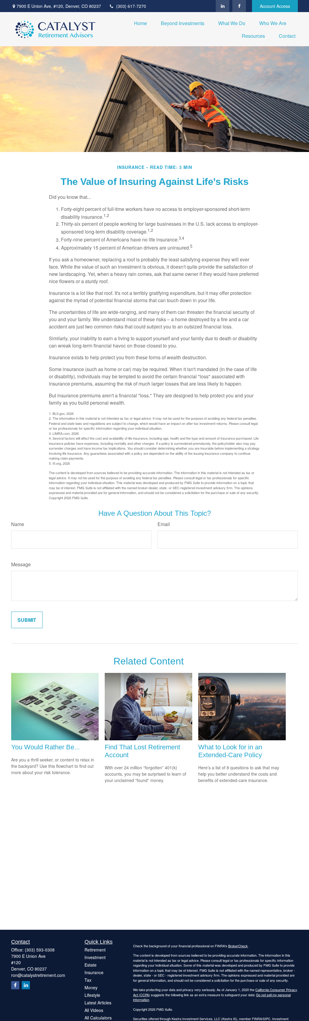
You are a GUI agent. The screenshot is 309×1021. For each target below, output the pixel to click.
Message (21, 564)
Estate (90, 965)
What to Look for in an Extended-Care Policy (230, 751)
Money (90, 987)
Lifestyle (92, 995)
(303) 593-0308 (40, 950)
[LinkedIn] (222, 6)
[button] (140, 23)
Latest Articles (97, 1003)
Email (164, 524)
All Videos (93, 1010)
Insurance (94, 972)
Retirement (95, 950)
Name (17, 524)
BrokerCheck (238, 945)
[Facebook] (239, 6)
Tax (87, 980)
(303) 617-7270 (131, 6)
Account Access (275, 6)
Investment (95, 957)
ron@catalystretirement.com (38, 975)
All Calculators (98, 1018)
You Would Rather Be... (45, 747)
